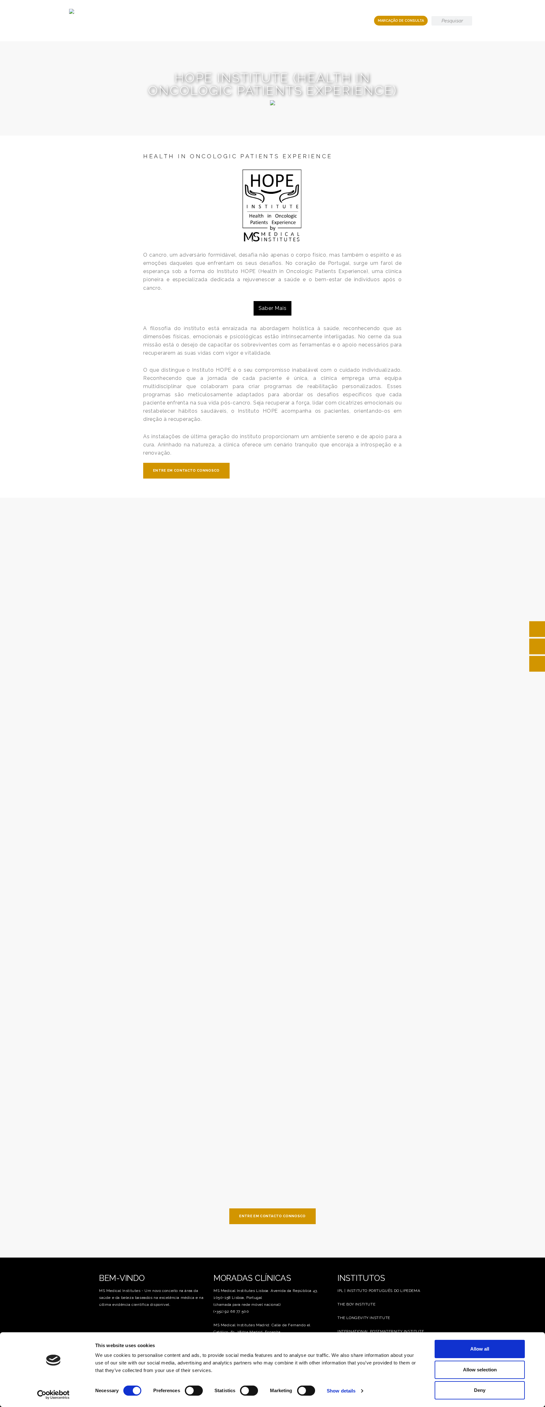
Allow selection (480, 1369)
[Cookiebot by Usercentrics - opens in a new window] (53, 1394)
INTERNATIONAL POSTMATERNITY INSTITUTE (380, 1331)
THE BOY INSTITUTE (356, 1304)
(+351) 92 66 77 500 (231, 1311)
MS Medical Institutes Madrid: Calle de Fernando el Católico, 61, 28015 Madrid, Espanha (262, 1328)
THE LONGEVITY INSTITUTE (363, 1318)
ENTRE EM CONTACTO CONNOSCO (186, 470)
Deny (479, 1390)
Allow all (479, 1349)
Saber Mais (273, 308)
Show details (341, 1390)
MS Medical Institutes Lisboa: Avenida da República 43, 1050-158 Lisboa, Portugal (266, 1294)
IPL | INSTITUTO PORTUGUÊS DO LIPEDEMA (378, 1290)
